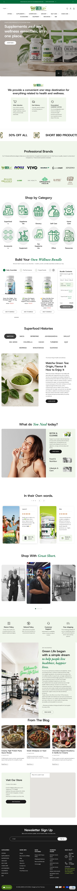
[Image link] (7, 167)
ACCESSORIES (24, 16)
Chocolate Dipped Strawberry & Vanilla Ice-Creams (63, 752)
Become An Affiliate (25, 856)
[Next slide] (69, 73)
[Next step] (53, 270)
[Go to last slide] (59, 73)
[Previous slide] (4, 1)
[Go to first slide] (73, 1)
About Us (22, 863)
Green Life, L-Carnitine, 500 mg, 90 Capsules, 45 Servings (31, 300)
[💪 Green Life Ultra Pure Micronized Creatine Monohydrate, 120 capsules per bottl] (13, 285)
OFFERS (9, 14)
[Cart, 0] (73, 8)
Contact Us (22, 866)
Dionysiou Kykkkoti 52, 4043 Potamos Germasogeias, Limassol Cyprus (70, 871)
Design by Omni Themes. (38, 887)
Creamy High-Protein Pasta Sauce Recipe (12, 752)
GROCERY (43, 14)
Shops (21, 853)
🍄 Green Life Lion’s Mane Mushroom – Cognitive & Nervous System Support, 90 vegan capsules (50, 301)
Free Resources (24, 871)
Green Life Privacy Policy (39, 855)
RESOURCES (47, 16)
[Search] (67, 8)
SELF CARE (54, 14)
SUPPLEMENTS (20, 14)
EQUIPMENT (36, 16)
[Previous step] (50, 270)
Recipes (22, 861)
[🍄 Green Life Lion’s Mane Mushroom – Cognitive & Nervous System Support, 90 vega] (50, 285)
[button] (66, 284)
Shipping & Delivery (40, 859)
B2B (56, 16)
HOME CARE (64, 14)
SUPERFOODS (33, 14)
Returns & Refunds (39, 861)
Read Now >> (5, 764)
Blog (21, 858)
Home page (38, 864)
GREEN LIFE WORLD (26, 887)
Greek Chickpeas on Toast (36, 751)
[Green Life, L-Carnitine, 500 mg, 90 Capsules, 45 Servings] (31, 285)
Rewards (22, 868)
